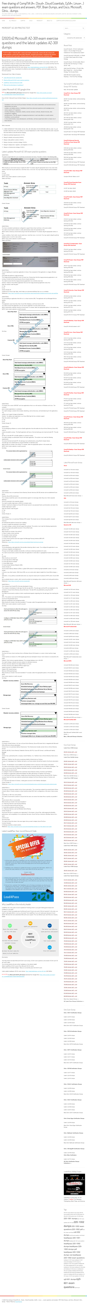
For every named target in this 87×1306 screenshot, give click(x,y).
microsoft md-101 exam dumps (71, 592)
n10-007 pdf (81, 1276)
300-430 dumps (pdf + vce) (70, 794)
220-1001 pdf (70, 1222)
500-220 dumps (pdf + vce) (70, 932)
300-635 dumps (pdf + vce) (70, 820)
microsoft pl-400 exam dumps (71, 575)
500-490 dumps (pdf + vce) (70, 903)
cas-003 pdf (71, 1232)
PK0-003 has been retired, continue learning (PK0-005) (72, 271)
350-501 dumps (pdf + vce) (70, 852)
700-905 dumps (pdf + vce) (70, 990)
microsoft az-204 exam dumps (71, 475)
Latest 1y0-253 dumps (69, 1088)
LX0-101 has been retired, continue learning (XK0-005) (72, 339)
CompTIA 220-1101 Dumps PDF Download (74, 131)
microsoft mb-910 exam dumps (71, 642)
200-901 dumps (67, 1212)
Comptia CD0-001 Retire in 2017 (72, 176)
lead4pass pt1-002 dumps (69, 1267)
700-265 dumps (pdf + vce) (70, 958)
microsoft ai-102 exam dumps (71, 505)
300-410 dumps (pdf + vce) (70, 782)
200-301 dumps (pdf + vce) (70, 752)
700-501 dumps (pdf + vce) (70, 961)
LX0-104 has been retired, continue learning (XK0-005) (72, 353)
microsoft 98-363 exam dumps (71, 673)
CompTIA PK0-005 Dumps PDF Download (74, 284)
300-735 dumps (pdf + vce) (70, 837)
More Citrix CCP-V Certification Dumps (73, 1062)
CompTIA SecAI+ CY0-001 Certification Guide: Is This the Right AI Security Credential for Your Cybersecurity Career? (74, 50)
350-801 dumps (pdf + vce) (70, 861)
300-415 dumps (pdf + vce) (70, 785)
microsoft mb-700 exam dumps (71, 563)
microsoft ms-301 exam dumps (71, 612)
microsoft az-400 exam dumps (71, 487)
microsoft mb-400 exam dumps (71, 555)
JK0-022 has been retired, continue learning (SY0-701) (72, 297)
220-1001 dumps (70, 1218)
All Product (12, 20)
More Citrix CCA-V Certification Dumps (73, 1112)
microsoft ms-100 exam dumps (71, 595)
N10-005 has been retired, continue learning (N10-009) (72, 374)
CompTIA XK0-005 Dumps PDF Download (74, 361)
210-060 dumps (79, 1214)
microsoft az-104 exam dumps (71, 469)
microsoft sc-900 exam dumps (71, 654)
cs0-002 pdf (82, 1235)
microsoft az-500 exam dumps (71, 490)
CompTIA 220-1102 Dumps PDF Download (74, 134)
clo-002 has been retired (70, 191)
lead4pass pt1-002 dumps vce (71, 1269)
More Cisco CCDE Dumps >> (71, 873)
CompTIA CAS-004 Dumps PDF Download (74, 162)
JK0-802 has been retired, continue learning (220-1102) (72, 128)
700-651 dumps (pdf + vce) (70, 970)
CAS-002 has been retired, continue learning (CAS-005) (72, 149)
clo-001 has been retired (70, 188)
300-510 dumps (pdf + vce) (70, 799)
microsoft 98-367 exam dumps (71, 685)
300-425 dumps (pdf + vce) (70, 791)
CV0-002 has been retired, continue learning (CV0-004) (72, 224)
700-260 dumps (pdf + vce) (70, 955)
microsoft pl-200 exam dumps (71, 572)
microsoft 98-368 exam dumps (71, 688)
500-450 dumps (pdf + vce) (70, 926)
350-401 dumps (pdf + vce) (70, 849)
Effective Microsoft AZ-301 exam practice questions (16, 80)
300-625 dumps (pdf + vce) (70, 817)
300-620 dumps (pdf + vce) (70, 814)
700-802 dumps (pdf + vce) (70, 984)
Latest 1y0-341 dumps (69, 1078)
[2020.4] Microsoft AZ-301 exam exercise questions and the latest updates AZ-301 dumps (30, 43)
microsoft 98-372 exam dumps (71, 691)
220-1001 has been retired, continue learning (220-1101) (72, 113)
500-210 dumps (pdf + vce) (70, 929)
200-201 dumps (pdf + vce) (70, 885)
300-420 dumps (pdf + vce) (70, 788)
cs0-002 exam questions (74, 1235)
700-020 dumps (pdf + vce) (70, 941)
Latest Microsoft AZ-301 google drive (13, 77)
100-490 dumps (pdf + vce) (70, 883)
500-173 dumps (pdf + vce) (70, 888)
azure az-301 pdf (43, 52)
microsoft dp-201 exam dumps (71, 516)
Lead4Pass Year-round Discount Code (13, 82)
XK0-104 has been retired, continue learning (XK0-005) (72, 357)
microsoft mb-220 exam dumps (71, 534)
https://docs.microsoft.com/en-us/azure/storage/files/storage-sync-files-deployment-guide (29, 826)
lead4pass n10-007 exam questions (71, 1263)
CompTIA (23, 20)
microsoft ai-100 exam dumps (71, 502)
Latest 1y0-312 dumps (69, 1060)
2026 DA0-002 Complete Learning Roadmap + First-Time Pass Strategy (73, 75)
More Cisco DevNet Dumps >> (71, 776)
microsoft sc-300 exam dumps (71, 726)
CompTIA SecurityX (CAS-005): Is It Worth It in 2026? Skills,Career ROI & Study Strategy (74, 57)
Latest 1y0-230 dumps (69, 1137)
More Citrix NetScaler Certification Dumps (74, 1143)
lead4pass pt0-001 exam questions (76, 1265)
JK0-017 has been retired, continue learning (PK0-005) (72, 266)
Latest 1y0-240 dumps (69, 1140)
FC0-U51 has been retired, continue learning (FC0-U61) (72, 250)
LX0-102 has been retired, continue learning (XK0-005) (72, 343)
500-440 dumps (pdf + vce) (70, 923)
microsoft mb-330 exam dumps (71, 552)
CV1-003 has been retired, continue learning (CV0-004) (72, 234)
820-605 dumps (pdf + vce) (70, 996)
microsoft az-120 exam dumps (71, 472)
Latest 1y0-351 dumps (69, 1035)
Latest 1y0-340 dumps (69, 1038)
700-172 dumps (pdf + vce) (70, 952)
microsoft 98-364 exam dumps (71, 676)
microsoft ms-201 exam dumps (71, 604)
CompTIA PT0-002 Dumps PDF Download (74, 408)
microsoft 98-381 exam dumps (71, 705)
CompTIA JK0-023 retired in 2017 (72, 326)
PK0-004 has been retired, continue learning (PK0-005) (72, 276)
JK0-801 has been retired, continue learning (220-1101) (72, 123)
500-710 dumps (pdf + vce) (70, 912)
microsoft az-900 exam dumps (71, 630)
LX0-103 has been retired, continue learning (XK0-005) (72, 348)
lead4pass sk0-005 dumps (77, 1270)
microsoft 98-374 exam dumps (71, 697)
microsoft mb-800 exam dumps (71, 566)
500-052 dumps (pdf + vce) (70, 891)
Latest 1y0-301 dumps (69, 1054)
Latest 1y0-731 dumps (69, 1159)
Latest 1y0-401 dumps (69, 1017)
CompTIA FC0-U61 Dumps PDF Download (74, 254)
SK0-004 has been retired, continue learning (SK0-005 (72, 428)
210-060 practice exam (71, 1216)
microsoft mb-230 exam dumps (71, 537)
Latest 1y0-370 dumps (69, 1075)
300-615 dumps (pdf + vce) (70, 811)
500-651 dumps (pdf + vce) (70, 909)
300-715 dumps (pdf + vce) (70, 825)
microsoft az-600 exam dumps (71, 493)
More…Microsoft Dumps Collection (73, 736)
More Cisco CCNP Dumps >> (71, 843)
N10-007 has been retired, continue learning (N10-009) (72, 378)
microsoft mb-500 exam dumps (71, 558)
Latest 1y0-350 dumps (69, 1041)
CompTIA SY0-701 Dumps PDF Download (74, 315)
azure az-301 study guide (18, 54)
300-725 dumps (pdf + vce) (70, 831)
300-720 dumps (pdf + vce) (70, 828)
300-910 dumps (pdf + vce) (70, 767)
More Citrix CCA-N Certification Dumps (73, 1094)
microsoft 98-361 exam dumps (71, 668)
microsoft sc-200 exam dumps (71, 723)
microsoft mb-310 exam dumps (71, 546)
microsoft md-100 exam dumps (71, 589)
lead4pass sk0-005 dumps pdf (70, 1272)
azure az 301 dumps (26, 52)
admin (9, 52)
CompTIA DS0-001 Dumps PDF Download (74, 455)
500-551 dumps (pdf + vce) (70, 917)
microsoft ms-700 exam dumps (71, 621)
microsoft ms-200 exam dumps (71, 601)
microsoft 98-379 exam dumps (71, 702)
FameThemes (18, 1301)
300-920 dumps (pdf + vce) (70, 773)
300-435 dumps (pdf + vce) (70, 796)
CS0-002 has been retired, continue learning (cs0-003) (72, 203)
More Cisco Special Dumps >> (71, 999)
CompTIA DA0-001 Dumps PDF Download (74, 443)
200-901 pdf (72, 1214)
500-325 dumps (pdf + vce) (70, 900)
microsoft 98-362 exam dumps (71, 671)
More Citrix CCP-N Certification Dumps (73, 1044)
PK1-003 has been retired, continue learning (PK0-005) (72, 280)
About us (49, 20)
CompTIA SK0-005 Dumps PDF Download (74, 432)
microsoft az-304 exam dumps (71, 484)
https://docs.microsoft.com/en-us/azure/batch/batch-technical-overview (25, 542)
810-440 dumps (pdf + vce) (70, 993)
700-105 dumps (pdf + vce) (70, 949)
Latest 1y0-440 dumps (69, 1152)
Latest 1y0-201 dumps (69, 1109)
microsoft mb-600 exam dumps (71, 561)
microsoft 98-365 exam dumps (71, 679)
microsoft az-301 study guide (13, 56)
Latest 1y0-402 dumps (69, 1019)
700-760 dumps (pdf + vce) (70, 975)
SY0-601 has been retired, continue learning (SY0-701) (72, 311)
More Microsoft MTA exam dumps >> (73, 717)
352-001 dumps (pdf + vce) (70, 870)
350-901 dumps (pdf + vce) (70, 764)
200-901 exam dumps (75, 1212)
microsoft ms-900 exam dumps (71, 651)
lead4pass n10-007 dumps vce (74, 1261)
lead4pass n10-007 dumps (69, 1260)
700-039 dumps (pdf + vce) (70, 946)
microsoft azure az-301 (26, 56)
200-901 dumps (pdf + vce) (70, 761)
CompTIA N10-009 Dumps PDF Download (74, 387)
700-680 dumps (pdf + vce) (70, 973)
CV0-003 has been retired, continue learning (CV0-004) (72, 229)
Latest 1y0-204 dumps (69, 1122)
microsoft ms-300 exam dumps (71, 609)
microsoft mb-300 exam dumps (71, 543)
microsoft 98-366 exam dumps (71, 682)
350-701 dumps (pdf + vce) (70, 858)
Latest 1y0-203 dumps (69, 1104)
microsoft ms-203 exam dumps (71, 607)
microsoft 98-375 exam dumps (71, 700)
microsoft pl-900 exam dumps (71, 648)
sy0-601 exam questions (72, 1283)
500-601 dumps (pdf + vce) (70, 906)
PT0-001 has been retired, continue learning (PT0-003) (72, 399)
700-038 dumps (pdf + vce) (70, 944)
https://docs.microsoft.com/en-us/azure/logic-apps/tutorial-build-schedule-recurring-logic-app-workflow (33, 293)
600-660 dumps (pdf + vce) (70, 938)
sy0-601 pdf (77, 1287)
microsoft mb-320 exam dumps (71, 549)
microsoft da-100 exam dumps (71, 508)
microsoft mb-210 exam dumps (71, 532)
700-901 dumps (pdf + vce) (70, 987)
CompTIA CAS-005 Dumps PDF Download (74, 165)
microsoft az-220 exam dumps (71, 478)
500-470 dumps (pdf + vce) (70, 914)
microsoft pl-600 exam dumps (71, 578)
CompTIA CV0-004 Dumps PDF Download (74, 237)
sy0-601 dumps (70, 1279)
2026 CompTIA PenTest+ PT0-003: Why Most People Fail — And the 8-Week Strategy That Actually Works (74, 70)
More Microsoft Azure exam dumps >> (73, 495)
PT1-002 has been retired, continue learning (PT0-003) (72, 404)
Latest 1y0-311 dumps (69, 1057)
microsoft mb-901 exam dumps (71, 639)
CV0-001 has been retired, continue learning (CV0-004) (72, 220)
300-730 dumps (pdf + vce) (70, 834)
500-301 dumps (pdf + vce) (70, 894)
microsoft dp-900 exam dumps (71, 636)
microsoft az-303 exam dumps (71, 481)
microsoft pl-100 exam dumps (71, 569)
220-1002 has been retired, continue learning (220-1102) (72, 118)
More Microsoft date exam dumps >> (73, 522)
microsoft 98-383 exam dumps (71, 711)
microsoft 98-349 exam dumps (71, 665)
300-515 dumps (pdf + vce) (70, 802)
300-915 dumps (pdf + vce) (70, 770)
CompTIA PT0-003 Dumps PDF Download (74, 411)
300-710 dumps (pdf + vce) (70, 823)
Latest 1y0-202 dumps (69, 1107)
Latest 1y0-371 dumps (69, 1072)
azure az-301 (35, 52)
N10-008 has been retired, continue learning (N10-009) (72, 383)
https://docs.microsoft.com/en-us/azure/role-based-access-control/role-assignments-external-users (32, 784)
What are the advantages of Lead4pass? (14, 85)
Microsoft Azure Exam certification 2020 (42, 56)
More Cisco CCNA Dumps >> (71, 755)
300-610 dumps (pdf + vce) (70, 808)
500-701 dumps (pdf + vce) (70, 920)
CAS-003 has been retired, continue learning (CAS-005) (72, 153)
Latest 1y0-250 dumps (69, 1091)
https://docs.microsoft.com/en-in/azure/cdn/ (19, 581)
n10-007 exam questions (74, 1276)
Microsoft (40, 20)
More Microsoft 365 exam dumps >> (73, 624)
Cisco (30, 20)
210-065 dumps (80, 1216)
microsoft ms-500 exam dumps (71, 615)
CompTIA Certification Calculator (66, 20)
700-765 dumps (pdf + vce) (70, 981)
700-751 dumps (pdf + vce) (70, 978)
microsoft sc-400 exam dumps (71, 729)
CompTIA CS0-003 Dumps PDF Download (74, 207)
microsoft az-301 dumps (37, 54)
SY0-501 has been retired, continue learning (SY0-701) (72, 306)
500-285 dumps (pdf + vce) (70, 935)
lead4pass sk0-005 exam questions (75, 1274)
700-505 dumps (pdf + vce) (70, 964)
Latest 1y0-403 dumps (69, 1022)
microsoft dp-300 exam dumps (71, 519)
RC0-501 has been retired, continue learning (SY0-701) (72, 301)
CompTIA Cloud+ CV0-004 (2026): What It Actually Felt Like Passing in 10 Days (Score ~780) (74, 63)
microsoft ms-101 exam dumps (71, 598)
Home (3, 20)
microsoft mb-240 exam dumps (71, 540)
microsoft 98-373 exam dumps (71, 694)
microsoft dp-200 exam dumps (71, 514)
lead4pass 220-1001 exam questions (76, 1241)
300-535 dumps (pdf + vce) (70, 805)
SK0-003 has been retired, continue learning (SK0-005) (72, 423)
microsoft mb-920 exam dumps (71, 645)
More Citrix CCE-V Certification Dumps (73, 1025)
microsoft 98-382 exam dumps (71, 708)
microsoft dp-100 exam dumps (71, 511)
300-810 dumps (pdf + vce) (70, 840)
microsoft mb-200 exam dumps (71, 529)
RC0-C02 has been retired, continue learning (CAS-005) (72, 158)
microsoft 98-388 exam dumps (71, 714)
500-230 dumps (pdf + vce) (70, 897)
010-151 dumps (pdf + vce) (70, 880)
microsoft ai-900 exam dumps (71, 633)
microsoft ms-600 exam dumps (71, 618)
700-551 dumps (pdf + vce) (70, 967)
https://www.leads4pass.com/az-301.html (38, 67)
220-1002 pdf (77, 1229)
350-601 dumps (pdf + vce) (70, 855)
